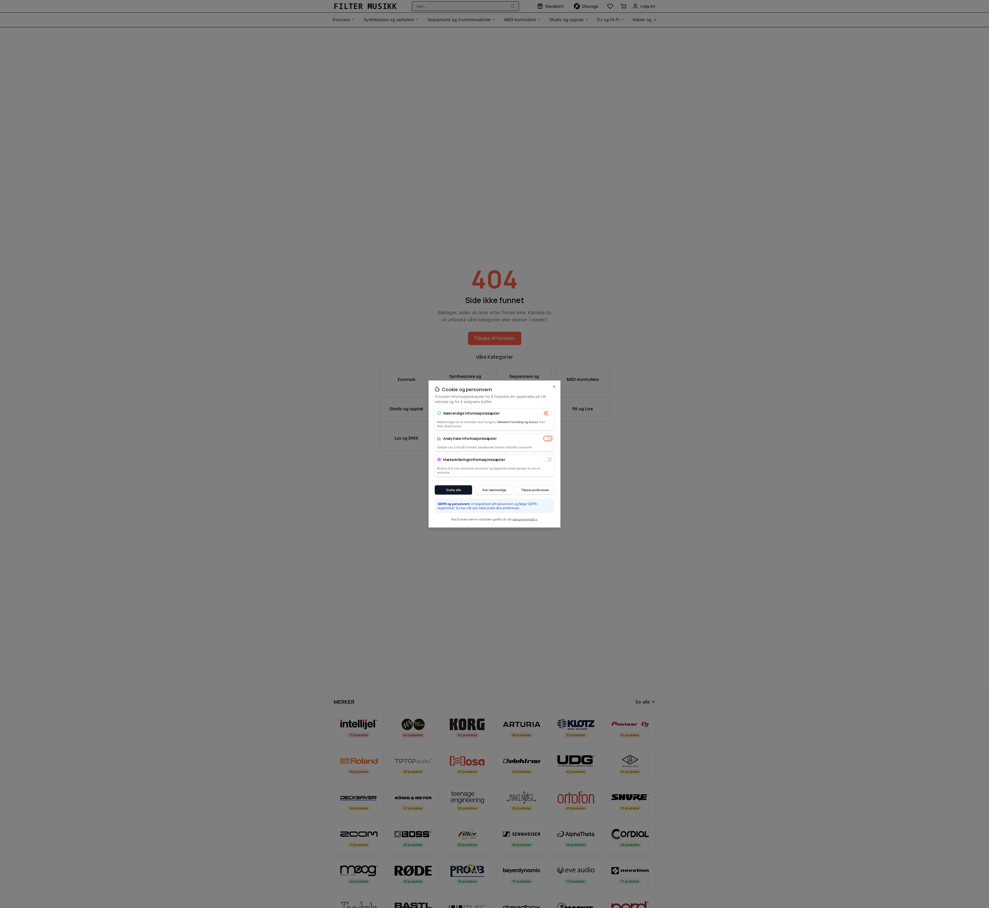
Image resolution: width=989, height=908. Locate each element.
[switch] (548, 413)
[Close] (554, 387)
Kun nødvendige (494, 490)
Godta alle (453, 490)
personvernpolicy (525, 519)
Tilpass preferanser (535, 490)
